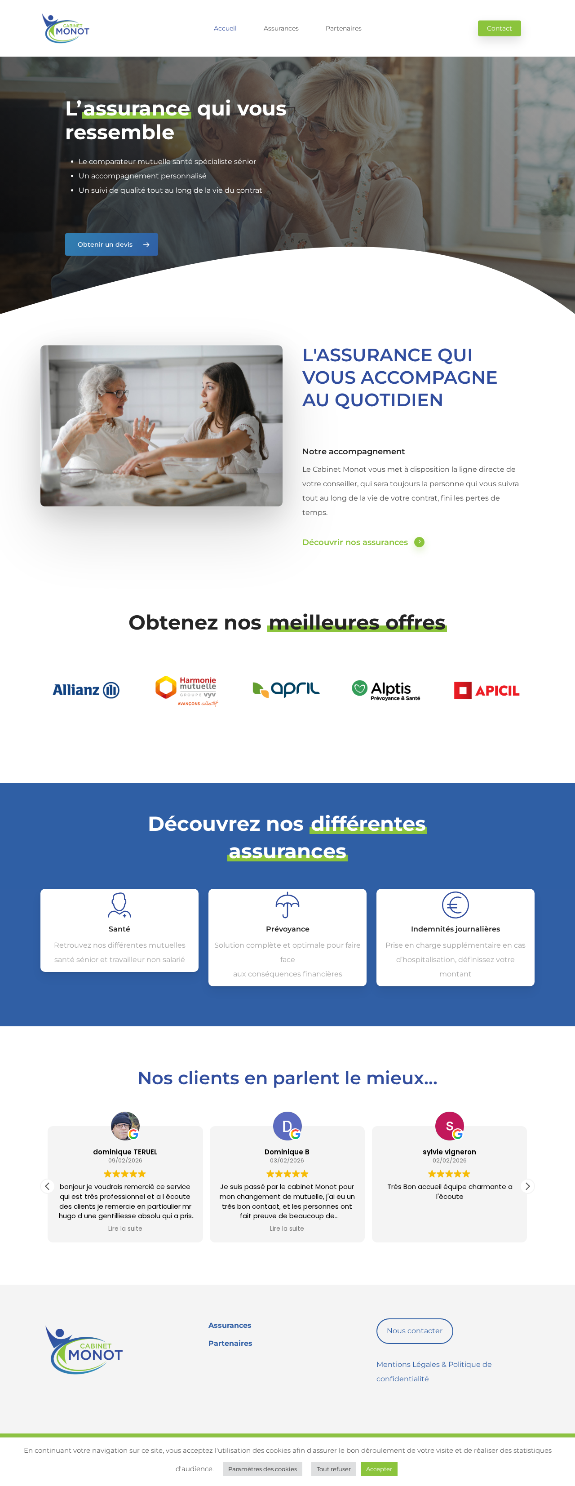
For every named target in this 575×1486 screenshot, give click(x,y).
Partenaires (230, 1343)
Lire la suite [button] (125, 1229)
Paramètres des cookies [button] (262, 1469)
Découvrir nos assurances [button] (355, 542)
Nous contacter (414, 1330)
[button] (111, 244)
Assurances (230, 1325)
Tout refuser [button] (334, 1469)
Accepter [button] (379, 1469)
